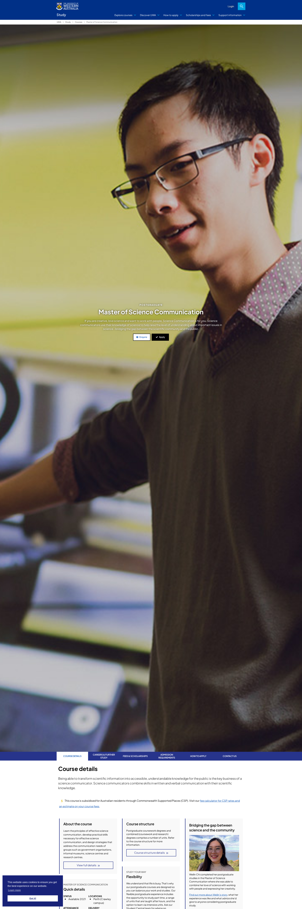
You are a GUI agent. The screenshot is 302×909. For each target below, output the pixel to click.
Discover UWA (148, 15)
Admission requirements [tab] (166, 756)
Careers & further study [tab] (104, 756)
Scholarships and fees (198, 15)
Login (231, 6)
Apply (162, 337)
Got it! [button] (32, 898)
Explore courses (123, 15)
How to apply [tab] (198, 756)
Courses (78, 22)
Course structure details (149, 852)
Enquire (143, 337)
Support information (230, 15)
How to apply (170, 15)
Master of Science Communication (101, 22)
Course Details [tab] (72, 756)
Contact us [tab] (230, 756)
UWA (59, 22)
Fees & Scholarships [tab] (135, 756)
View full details (86, 865)
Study (68, 22)
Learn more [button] (14, 890)
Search (241, 6)
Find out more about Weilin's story (208, 894)
